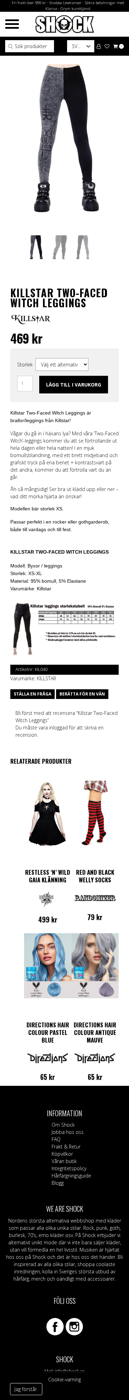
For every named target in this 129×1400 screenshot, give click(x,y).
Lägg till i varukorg (73, 384)
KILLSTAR (46, 678)
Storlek (25, 364)
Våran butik (64, 1161)
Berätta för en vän (82, 694)
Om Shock (63, 1124)
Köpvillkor (62, 1154)
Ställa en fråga (32, 694)
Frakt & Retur (66, 1146)
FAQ (56, 1139)
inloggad (58, 727)
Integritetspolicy (69, 1168)
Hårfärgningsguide (71, 1175)
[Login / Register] (99, 46)
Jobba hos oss (68, 1132)
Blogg (58, 1183)
